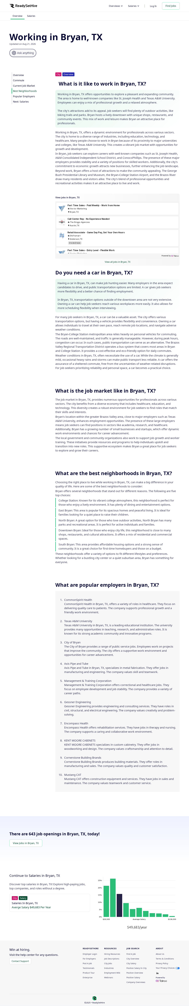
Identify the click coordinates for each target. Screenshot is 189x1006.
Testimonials (88, 968)
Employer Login (90, 954)
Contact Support (20, 961)
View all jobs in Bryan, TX (117, 261)
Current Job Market (24, 85)
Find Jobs (170, 5)
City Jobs (108, 963)
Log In (153, 6)
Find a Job (131, 954)
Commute (18, 80)
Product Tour (89, 973)
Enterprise (87, 977)
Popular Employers (24, 96)
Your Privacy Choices (165, 968)
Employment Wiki (112, 973)
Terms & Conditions (165, 959)
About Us (160, 954)
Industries (109, 968)
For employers (89, 959)
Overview (17, 15)
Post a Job (87, 963)
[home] (23, 6)
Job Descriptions (111, 959)
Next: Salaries (21, 101)
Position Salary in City (136, 968)
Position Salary (133, 977)
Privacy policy (162, 963)
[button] (116, 6)
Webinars (108, 977)
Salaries (31, 15)
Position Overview (134, 973)
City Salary (131, 963)
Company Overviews (135, 982)
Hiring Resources (112, 954)
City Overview (132, 959)
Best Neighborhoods (25, 91)
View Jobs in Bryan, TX (26, 843)
